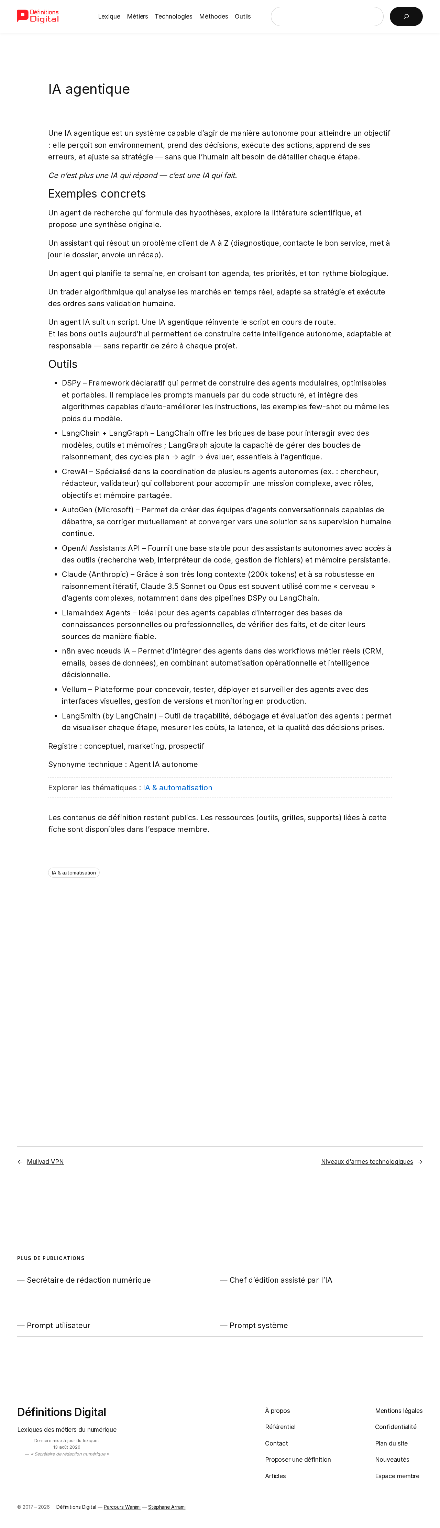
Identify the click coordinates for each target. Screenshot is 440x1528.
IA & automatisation (177, 787)
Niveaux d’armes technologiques (367, 1161)
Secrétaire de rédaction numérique (89, 1280)
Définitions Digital (61, 1412)
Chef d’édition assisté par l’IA (281, 1280)
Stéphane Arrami (167, 1507)
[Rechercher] (406, 16)
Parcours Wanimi (122, 1507)
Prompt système (259, 1325)
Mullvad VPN (45, 1161)
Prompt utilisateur (58, 1325)
